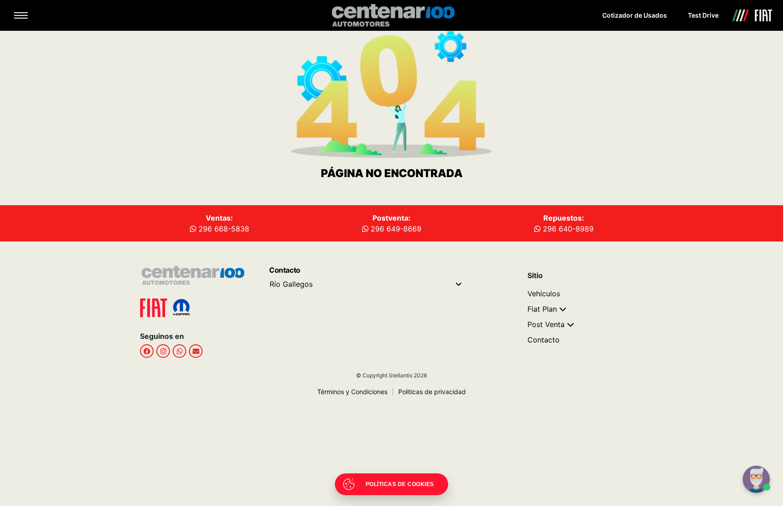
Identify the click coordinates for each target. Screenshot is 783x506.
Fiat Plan (542, 308)
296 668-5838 (222, 228)
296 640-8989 (567, 228)
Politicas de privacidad (429, 391)
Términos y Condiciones (352, 391)
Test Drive (703, 15)
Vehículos (543, 293)
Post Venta (546, 324)
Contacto (543, 339)
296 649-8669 (394, 228)
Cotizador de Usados (634, 15)
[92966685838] (179, 351)
